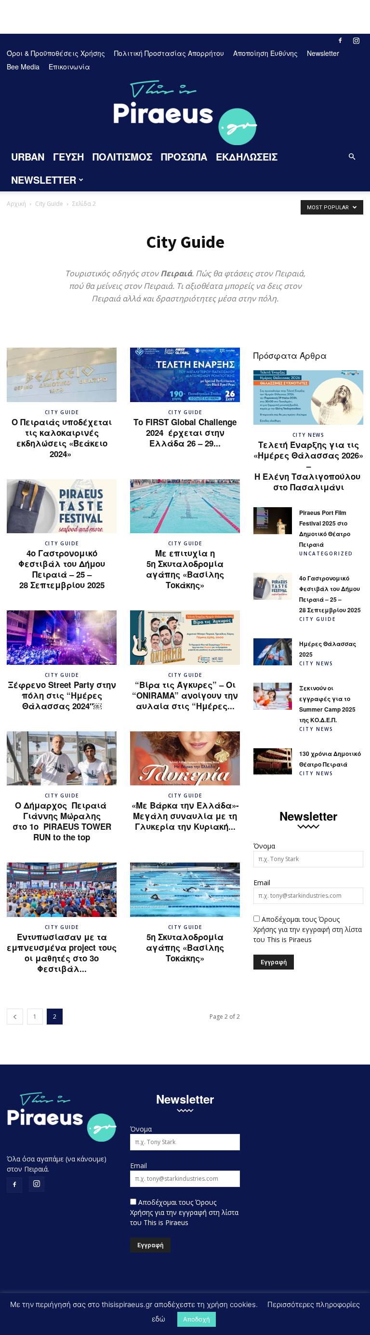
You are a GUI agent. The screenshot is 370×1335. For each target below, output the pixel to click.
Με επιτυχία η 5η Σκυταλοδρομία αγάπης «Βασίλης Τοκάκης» (185, 569)
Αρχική (16, 204)
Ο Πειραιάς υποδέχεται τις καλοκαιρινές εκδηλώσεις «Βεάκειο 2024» (62, 437)
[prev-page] (15, 1017)
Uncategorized (326, 553)
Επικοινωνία (69, 66)
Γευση (68, 156)
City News (308, 435)
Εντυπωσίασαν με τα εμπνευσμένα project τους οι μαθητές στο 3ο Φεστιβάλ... (62, 952)
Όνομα (264, 845)
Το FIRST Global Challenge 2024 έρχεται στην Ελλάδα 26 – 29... (185, 432)
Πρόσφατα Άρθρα (290, 355)
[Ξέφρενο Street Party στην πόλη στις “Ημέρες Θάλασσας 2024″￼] (62, 637)
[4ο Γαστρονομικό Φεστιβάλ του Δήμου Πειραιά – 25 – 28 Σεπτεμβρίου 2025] (62, 506)
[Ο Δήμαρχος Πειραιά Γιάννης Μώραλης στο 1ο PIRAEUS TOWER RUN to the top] (62, 758)
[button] (351, 157)
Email (261, 882)
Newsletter (323, 53)
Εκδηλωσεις (247, 156)
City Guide (49, 204)
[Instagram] (356, 40)
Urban (27, 156)
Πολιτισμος (122, 156)
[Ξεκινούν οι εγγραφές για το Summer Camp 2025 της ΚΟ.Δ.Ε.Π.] (272, 696)
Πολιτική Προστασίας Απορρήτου (169, 53)
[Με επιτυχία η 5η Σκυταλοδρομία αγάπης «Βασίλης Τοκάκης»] (185, 506)
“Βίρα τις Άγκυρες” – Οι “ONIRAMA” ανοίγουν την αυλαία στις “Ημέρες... (185, 695)
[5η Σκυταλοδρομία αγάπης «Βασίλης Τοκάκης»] (185, 890)
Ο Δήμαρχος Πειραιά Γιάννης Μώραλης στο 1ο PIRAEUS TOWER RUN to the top (62, 821)
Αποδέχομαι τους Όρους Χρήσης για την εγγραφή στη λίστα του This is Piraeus (307, 929)
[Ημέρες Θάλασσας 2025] (272, 651)
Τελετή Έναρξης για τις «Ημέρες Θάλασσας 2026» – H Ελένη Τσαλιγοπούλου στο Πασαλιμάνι (308, 466)
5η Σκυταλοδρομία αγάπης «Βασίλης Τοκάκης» (185, 947)
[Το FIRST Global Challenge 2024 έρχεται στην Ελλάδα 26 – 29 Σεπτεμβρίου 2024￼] (185, 375)
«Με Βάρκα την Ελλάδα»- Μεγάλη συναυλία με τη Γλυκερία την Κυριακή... (185, 815)
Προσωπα (184, 156)
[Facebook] (340, 40)
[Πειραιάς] (185, 109)
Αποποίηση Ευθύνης (265, 53)
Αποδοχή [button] (196, 1319)
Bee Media (23, 66)
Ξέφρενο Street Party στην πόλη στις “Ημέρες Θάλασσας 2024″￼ (62, 695)
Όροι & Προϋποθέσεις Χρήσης (56, 53)
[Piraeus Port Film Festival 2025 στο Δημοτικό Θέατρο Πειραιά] (272, 520)
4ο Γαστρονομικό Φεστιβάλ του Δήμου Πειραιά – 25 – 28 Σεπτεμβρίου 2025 (61, 569)
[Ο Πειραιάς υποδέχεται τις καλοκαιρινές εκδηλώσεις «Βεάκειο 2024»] (62, 375)
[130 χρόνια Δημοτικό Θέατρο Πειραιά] (272, 761)
